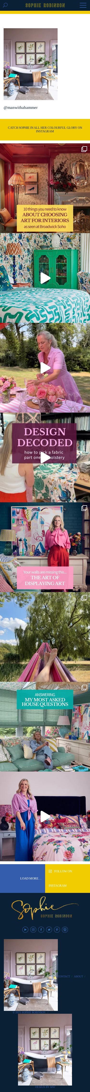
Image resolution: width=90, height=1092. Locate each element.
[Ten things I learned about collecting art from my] (45, 188)
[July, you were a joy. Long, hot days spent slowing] (45, 637)
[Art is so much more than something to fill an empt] (45, 547)
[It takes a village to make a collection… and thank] (45, 816)
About (78, 976)
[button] (83, 6)
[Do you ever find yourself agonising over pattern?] (45, 278)
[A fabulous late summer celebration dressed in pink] (45, 368)
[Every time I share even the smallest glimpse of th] (45, 727)
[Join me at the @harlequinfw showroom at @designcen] (45, 457)
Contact (64, 976)
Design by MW (45, 1087)
